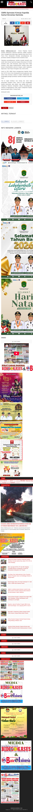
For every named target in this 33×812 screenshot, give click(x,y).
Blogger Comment (17, 121)
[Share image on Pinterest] (27, 23)
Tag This (5, 108)
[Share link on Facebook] (12, 23)
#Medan (11, 108)
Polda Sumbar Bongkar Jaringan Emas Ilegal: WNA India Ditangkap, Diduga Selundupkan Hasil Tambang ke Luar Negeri (20, 598)
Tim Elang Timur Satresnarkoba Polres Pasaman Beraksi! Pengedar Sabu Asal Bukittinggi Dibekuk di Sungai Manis (20, 576)
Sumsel (8, 482)
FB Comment (5, 121)
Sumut (12, 482)
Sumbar (4, 482)
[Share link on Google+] (22, 23)
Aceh (1, 480)
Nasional (28, 480)
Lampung (18, 480)
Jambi (11, 480)
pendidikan (17, 482)
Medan (4, 18)
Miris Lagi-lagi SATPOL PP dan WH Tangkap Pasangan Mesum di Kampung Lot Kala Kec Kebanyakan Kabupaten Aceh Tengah (18, 568)
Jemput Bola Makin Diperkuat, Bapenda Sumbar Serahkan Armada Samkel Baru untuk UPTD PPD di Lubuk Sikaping (20, 561)
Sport (1, 482)
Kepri (14, 480)
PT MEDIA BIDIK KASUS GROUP (18, 809)
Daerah (5, 480)
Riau (32, 480)
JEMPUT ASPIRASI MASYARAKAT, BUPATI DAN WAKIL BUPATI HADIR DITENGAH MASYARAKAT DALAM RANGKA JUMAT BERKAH (19, 591)
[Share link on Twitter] (17, 23)
